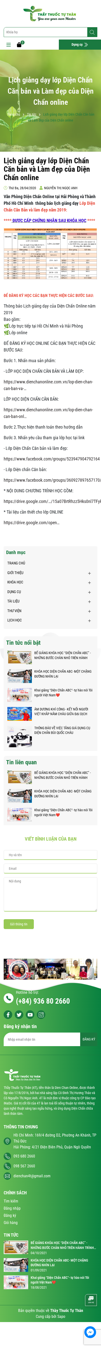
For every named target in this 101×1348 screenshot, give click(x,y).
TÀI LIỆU (13, 601)
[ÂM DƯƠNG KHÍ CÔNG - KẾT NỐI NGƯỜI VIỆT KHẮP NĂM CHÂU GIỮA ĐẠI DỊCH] (19, 713)
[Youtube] (30, 1014)
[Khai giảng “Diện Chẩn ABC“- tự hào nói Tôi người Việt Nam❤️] (19, 695)
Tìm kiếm (11, 1201)
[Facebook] (8, 1014)
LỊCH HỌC (14, 620)
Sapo (61, 1316)
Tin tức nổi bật (23, 642)
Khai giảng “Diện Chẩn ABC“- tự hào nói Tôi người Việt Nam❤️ (63, 692)
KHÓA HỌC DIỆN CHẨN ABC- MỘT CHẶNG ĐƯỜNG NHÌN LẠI (62, 673)
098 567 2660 (24, 1166)
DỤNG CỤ (14, 592)
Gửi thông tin (18, 924)
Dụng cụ (77, 44)
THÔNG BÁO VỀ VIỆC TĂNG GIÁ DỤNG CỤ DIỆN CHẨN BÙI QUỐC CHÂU (62, 730)
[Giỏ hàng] (19, 44)
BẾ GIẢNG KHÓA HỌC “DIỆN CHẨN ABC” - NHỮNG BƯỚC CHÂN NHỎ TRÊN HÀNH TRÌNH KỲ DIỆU (62, 655)
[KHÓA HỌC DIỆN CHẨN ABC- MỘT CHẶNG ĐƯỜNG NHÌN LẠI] (19, 676)
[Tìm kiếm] (92, 32)
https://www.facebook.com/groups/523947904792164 (52, 458)
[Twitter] (19, 1014)
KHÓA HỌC (15, 582)
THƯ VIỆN (14, 611)
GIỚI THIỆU (15, 573)
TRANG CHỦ (16, 563)
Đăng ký (10, 1215)
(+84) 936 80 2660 (43, 1001)
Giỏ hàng (11, 1222)
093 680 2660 (24, 1156)
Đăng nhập (12, 1208)
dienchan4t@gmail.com (31, 1176)
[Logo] (50, 13)
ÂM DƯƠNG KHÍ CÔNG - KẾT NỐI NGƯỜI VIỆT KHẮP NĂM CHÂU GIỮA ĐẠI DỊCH (61, 711)
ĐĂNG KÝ (89, 1039)
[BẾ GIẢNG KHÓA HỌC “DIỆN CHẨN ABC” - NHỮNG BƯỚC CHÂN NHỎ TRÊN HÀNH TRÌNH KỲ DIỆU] (19, 657)
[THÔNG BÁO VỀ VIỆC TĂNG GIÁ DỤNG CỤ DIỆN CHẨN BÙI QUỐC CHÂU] (19, 736)
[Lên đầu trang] (91, 1317)
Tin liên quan (21, 762)
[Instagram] (41, 1014)
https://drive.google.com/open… (32, 522)
